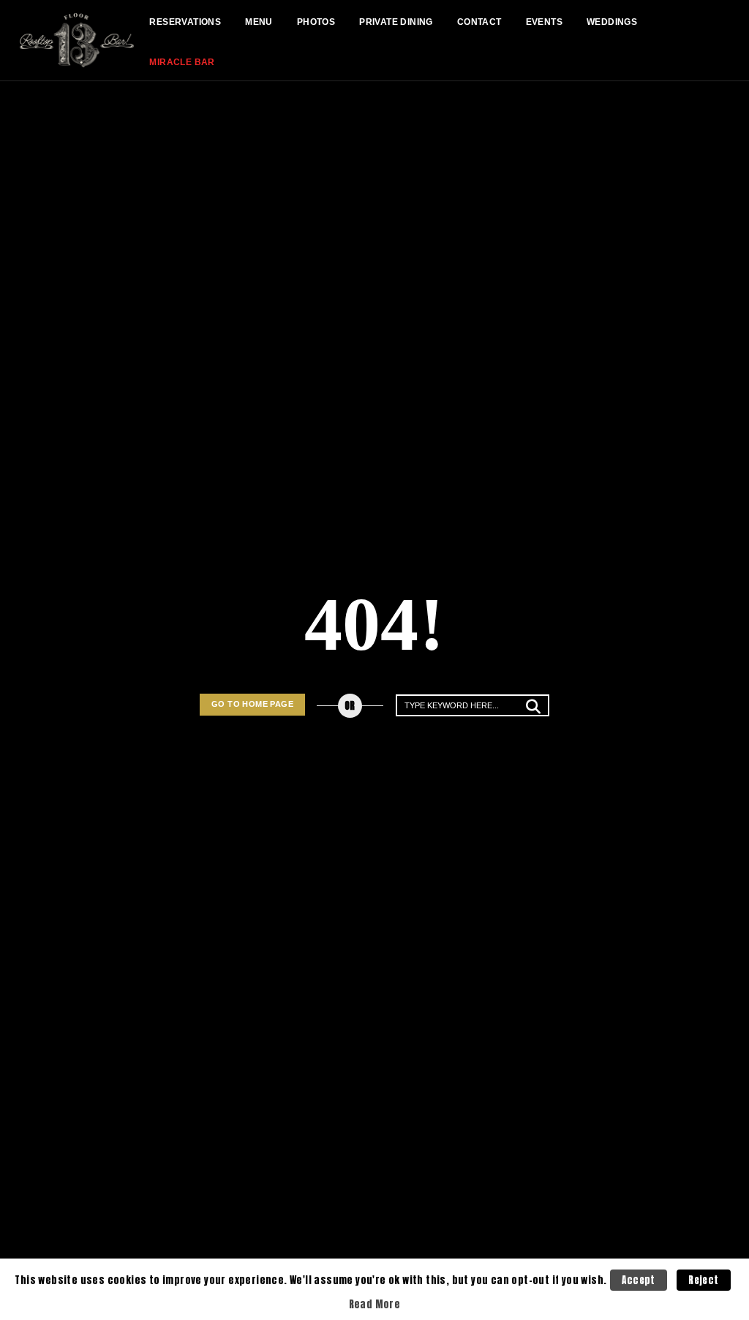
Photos (316, 22)
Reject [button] (703, 1280)
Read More (375, 1304)
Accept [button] (638, 1280)
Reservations (185, 22)
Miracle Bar (181, 62)
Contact (479, 22)
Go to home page (252, 704)
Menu (259, 22)
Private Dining (396, 22)
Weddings (612, 22)
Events (544, 22)
